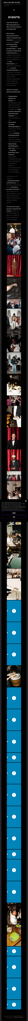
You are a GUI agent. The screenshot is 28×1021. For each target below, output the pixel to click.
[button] (26, 501)
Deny (14, 517)
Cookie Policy (13, 519)
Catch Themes (19, 1017)
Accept (14, 513)
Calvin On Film (12, 2)
